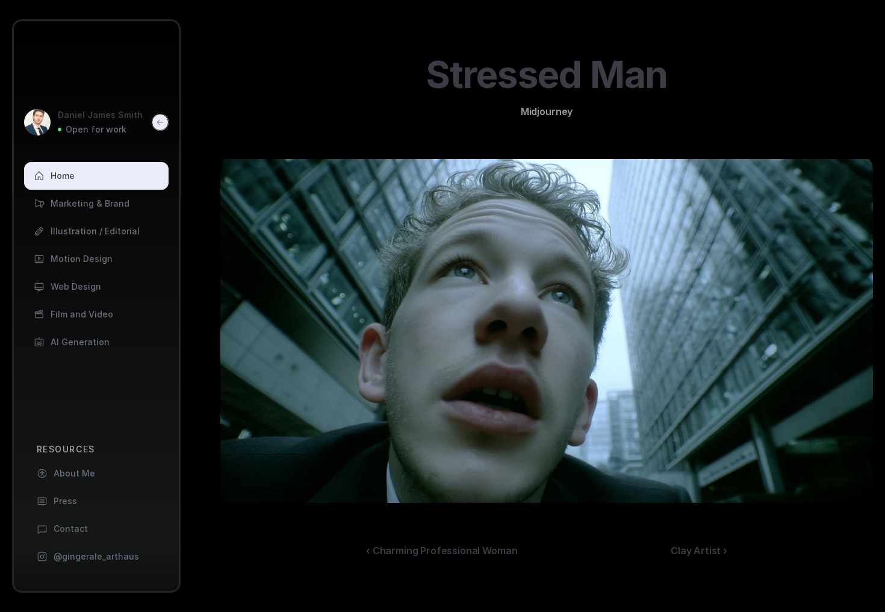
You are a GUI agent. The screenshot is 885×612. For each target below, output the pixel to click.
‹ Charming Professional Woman (441, 551)
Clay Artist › (699, 551)
